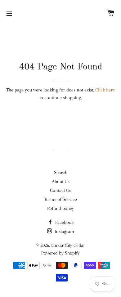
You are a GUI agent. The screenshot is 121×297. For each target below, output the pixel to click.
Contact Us (60, 190)
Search (60, 172)
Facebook (64, 222)
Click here (105, 90)
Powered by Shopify (60, 253)
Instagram (63, 231)
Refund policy (60, 208)
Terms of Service (60, 199)
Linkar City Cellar (68, 245)
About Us (60, 181)
